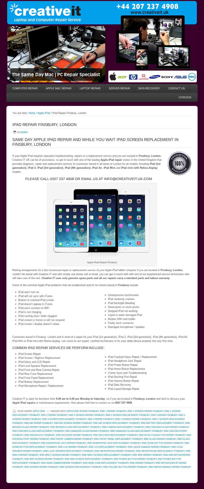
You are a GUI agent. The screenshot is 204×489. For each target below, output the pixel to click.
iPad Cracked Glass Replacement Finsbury (38, 431)
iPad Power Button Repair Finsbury (135, 459)
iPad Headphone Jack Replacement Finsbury (114, 443)
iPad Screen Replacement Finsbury (81, 467)
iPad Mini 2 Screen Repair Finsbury (60, 455)
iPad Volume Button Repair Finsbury (125, 467)
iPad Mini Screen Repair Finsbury (44, 459)
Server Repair (119, 88)
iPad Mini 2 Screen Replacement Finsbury (106, 455)
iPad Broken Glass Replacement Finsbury (75, 427)
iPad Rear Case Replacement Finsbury (106, 463)
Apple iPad (39, 411)
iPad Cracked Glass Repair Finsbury (167, 427)
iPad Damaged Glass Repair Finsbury (87, 431)
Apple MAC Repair (58, 88)
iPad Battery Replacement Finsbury (162, 423)
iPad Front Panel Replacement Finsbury (118, 439)
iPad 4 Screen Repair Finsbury (133, 419)
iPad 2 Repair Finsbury (54, 415)
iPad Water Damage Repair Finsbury (169, 467)
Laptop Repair (90, 88)
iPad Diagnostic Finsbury (39, 435)
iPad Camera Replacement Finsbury (123, 427)
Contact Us (176, 88)
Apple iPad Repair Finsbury (83, 411)
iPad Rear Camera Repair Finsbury (61, 463)
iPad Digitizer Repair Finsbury (74, 435)
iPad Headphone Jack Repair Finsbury (63, 443)
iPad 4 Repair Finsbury (101, 419)
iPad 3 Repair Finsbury (164, 415)
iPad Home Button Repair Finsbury (162, 443)
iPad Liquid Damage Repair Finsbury (149, 447)
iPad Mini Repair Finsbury (147, 455)
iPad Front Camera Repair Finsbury (71, 439)
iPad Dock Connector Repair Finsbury (162, 435)
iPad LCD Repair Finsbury (72, 447)
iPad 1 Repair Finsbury (113, 411)
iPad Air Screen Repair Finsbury (73, 423)
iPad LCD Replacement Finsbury (108, 447)
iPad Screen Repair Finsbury (41, 467)
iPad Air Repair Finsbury (38, 423)
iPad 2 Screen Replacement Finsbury (128, 415)
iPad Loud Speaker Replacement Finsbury (68, 451)
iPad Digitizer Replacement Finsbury (115, 435)
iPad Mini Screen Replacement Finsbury (88, 459)
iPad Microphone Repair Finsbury (115, 451)
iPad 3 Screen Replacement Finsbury (64, 419)
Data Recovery (147, 88)
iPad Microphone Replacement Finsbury (160, 451)
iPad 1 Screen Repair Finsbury (145, 411)
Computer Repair (24, 88)
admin (24, 132)
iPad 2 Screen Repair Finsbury (86, 415)
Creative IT (102, 12)
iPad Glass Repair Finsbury (160, 439)
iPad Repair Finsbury (142, 463)
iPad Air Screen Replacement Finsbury (116, 423)
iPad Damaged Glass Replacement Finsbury (136, 431)
